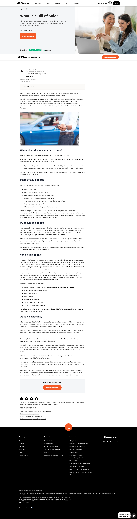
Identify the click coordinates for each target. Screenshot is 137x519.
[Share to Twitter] (21, 398)
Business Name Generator (77, 446)
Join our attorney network (52, 449)
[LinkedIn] (110, 441)
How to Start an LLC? (75, 455)
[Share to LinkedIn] (31, 398)
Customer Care (48, 443)
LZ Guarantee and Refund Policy (53, 455)
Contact (21, 446)
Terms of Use (67, 500)
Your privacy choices (24, 507)
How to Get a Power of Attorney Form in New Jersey (35, 411)
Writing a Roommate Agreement (29, 414)
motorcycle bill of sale (55, 287)
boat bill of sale (68, 287)
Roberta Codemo (33, 70)
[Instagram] (104, 441)
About (21, 441)
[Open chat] (133, 515)
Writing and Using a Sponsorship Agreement (33, 419)
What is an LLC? (74, 452)
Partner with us (23, 455)
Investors (21, 449)
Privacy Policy (25, 502)
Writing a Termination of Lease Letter (31, 416)
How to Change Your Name (77, 458)
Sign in (116, 3)
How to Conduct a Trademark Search (80, 469)
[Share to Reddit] (36, 398)
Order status (48, 441)
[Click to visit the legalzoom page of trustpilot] (40, 50)
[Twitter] (117, 441)
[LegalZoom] (110, 437)
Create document (52, 387)
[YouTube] (107, 441)
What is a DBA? (73, 461)
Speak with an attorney (51, 446)
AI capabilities (73, 441)
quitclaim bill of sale (28, 228)
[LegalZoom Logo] (23, 3)
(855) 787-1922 (103, 3)
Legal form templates (75, 449)
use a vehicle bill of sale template (73, 267)
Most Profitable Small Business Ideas (80, 463)
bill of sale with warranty (30, 239)
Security (46, 452)
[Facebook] (114, 441)
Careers (21, 443)
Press (20, 452)
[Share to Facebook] (26, 398)
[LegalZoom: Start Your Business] (24, 57)
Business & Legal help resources (78, 443)
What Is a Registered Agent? (77, 466)
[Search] (110, 3)
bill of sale (24, 155)
